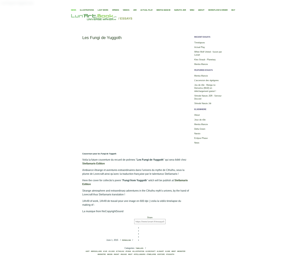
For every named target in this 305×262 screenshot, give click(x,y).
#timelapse (151, 254)
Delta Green (199, 129)
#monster (181, 251)
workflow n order (218, 10)
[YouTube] (230, 6)
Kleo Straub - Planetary (205, 59)
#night (116, 254)
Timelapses (199, 42)
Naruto (197, 133)
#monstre (102, 254)
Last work (103, 10)
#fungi (128, 251)
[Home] (94, 18)
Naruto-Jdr (180, 10)
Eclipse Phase (201, 138)
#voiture (161, 254)
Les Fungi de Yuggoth (102, 37)
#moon (109, 254)
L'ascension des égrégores (206, 80)
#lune (167, 251)
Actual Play (146, 10)
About (201, 10)
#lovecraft (151, 251)
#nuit (130, 254)
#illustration (138, 251)
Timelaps (139, 248)
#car (105, 251)
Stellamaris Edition (93, 163)
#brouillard (96, 251)
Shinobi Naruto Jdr (202, 103)
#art (88, 251)
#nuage (124, 254)
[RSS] (215, 6)
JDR (135, 10)
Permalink (126, 240)
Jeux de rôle (200, 120)
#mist (173, 251)
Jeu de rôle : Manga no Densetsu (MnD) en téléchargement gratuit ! (205, 88)
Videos (126, 10)
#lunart (160, 251)
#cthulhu (120, 251)
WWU (192, 10)
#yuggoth (170, 254)
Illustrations (87, 10)
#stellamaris (139, 254)
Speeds (115, 10)
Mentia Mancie (163, 10)
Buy (233, 10)
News (73, 10)
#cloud (111, 251)
